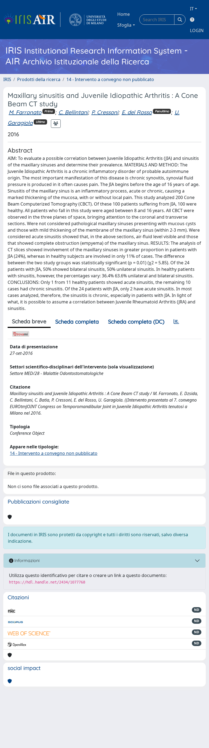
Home (123, 14)
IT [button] (192, 9)
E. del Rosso (137, 112)
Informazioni (26, 560)
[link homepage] (31, 19)
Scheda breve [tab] (29, 321)
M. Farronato (25, 112)
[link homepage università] (88, 19)
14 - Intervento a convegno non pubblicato (110, 79)
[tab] (176, 321)
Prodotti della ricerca (38, 79)
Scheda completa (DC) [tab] (136, 321)
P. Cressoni (104, 112)
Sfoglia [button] (124, 25)
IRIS (7, 79)
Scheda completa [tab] (77, 321)
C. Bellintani (73, 112)
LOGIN (197, 30)
